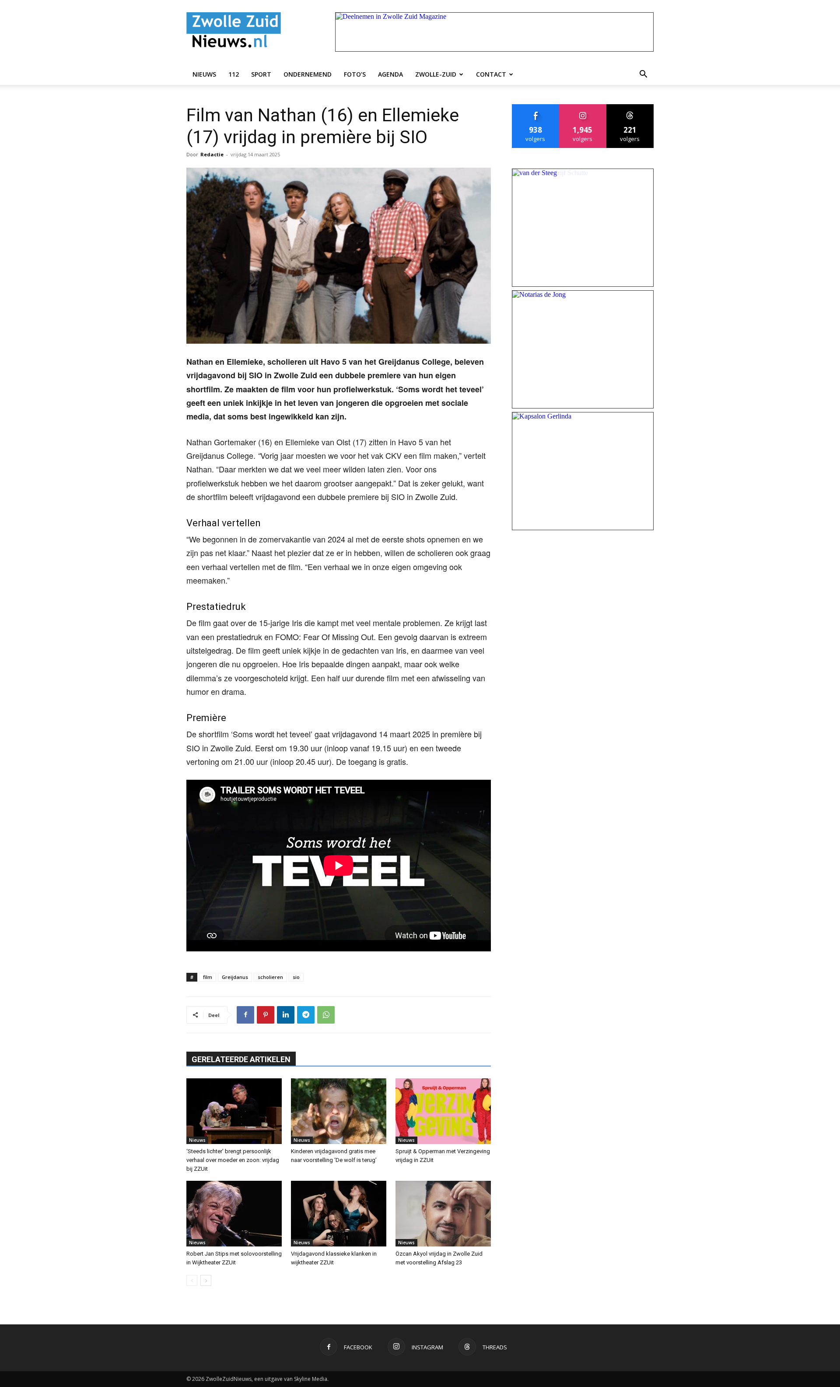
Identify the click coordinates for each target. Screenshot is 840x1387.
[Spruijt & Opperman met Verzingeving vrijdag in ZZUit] (443, 1111)
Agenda (390, 74)
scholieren (270, 977)
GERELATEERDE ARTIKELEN (241, 1059)
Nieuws (204, 74)
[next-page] (205, 1280)
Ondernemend (308, 74)
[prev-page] (191, 1280)
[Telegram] (306, 1015)
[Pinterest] (265, 1015)
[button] (643, 74)
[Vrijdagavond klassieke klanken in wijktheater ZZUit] (338, 1213)
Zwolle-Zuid (435, 74)
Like (536, 107)
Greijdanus (235, 977)
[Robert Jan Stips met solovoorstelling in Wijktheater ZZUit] (234, 1213)
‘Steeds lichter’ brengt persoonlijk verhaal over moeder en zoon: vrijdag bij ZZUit (232, 1160)
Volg (583, 107)
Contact (491, 74)
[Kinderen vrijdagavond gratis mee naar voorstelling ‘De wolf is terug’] (338, 1111)
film (207, 977)
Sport (261, 74)
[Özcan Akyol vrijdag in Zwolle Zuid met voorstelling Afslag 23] (443, 1213)
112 (233, 74)
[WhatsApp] (326, 1015)
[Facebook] (245, 1015)
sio (296, 977)
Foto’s (355, 74)
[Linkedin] (285, 1015)
